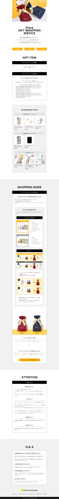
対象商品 (17, 49)
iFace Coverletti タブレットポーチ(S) (23, 89)
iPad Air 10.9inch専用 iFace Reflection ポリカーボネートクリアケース (29, 86)
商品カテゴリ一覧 (32, 493)
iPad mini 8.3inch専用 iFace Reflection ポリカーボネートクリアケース (29, 94)
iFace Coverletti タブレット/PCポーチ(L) (23, 91)
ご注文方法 (29, 49)
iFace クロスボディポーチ (20, 97)
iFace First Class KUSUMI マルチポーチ (23, 96)
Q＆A (42, 49)
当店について (14, 493)
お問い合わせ (39, 493)
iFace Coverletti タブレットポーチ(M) (23, 90)
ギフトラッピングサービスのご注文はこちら (29, 359)
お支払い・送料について (23, 493)
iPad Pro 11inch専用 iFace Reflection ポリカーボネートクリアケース (29, 93)
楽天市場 (45, 493)
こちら (23, 201)
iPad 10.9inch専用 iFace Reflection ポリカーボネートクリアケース (28, 87)
